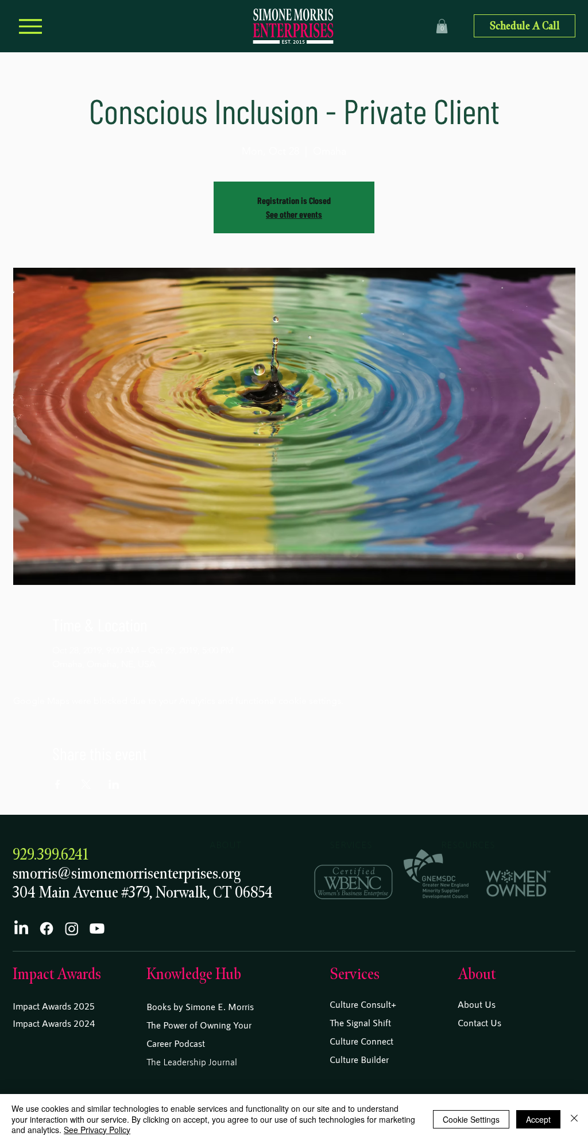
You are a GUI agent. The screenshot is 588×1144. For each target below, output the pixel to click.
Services (355, 974)
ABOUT (225, 844)
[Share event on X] (85, 784)
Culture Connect (361, 1040)
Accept (538, 1119)
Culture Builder (359, 1059)
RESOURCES (468, 844)
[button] (442, 26)
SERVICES (351, 844)
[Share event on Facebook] (57, 784)
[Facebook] (46, 928)
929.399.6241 (50, 854)
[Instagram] (71, 928)
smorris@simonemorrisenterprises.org (127, 873)
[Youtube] (97, 928)
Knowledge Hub (193, 974)
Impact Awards (57, 974)
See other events (294, 214)
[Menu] (30, 26)
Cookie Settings (471, 1119)
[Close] (574, 1119)
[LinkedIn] (21, 928)
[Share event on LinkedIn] (114, 784)
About (477, 974)
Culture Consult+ (363, 1004)
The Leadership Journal (191, 1061)
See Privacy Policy (97, 1129)
